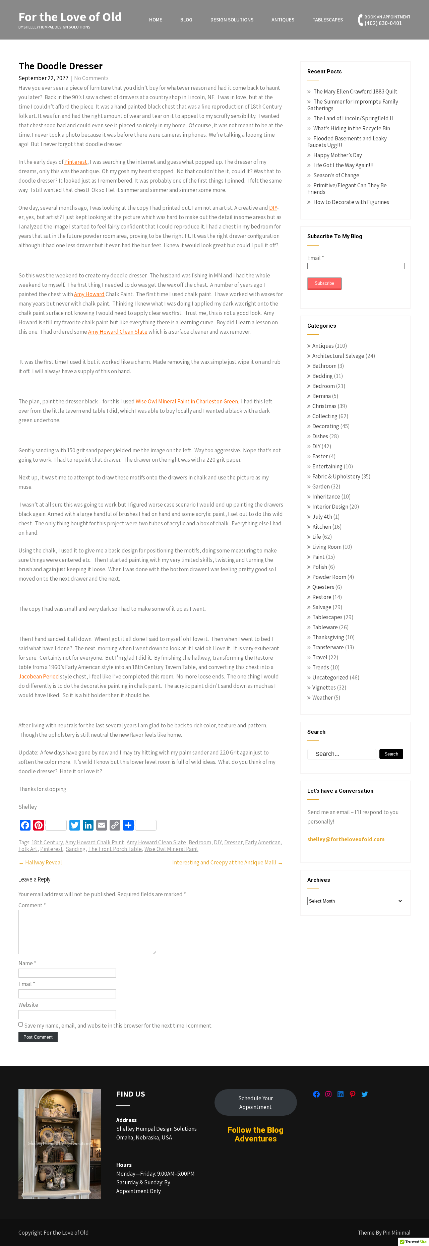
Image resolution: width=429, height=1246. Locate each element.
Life (316, 536)
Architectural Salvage (338, 355)
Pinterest (75, 162)
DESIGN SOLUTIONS (231, 19)
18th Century (47, 842)
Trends (320, 667)
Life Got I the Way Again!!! (343, 165)
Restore (321, 597)
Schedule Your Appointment (255, 1103)
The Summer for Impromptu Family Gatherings (352, 105)
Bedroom (200, 842)
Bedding (322, 376)
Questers (323, 587)
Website (28, 1004)
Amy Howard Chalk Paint (94, 842)
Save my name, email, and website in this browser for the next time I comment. (118, 1025)
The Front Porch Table (115, 849)
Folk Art (28, 849)
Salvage (321, 607)
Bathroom (324, 366)
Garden (321, 486)
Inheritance (326, 496)
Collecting (325, 416)
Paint (318, 557)
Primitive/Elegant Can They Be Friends (347, 189)
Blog (186, 19)
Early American (263, 842)
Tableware (325, 627)
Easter (320, 456)
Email (26, 984)
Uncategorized (330, 677)
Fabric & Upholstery (336, 476)
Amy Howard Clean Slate (117, 331)
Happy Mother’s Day (337, 155)
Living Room (327, 546)
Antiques (282, 19)
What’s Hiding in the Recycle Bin (351, 128)
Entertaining (327, 466)
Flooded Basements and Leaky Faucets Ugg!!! (347, 142)
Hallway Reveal (40, 862)
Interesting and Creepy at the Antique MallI (227, 862)
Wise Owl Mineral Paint (171, 849)
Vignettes (324, 687)
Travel (319, 657)
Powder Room (329, 577)
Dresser (233, 842)
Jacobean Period (38, 676)
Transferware (328, 647)
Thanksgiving (328, 637)
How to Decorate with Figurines (351, 202)
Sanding (75, 849)
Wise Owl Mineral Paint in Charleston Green (187, 401)
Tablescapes (327, 19)
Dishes (320, 436)
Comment (32, 905)
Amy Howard (89, 294)
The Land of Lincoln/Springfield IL (353, 118)
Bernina (321, 396)
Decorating (325, 426)
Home (155, 19)
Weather (322, 697)
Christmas (324, 406)
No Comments (91, 78)
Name (27, 963)
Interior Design (330, 506)
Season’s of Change (336, 175)
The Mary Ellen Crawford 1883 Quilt (355, 91)
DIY (273, 207)
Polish (319, 567)
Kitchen (321, 526)
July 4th (322, 516)
